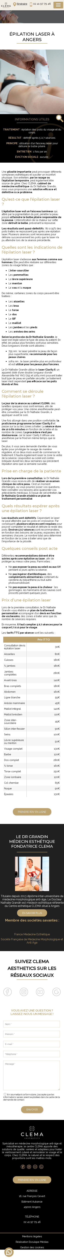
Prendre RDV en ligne (32, 811)
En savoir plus (32, 913)
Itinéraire (22, 3)
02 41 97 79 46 (42, 3)
